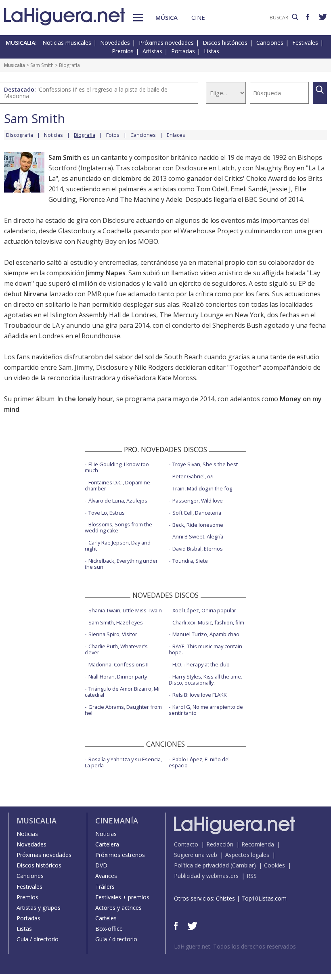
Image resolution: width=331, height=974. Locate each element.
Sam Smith (42, 65)
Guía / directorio (38, 939)
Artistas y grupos (39, 907)
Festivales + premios (122, 897)
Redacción (219, 844)
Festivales (305, 42)
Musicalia (14, 65)
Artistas (152, 51)
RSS (252, 876)
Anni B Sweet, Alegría (197, 536)
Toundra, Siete (190, 560)
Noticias (53, 134)
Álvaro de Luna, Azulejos (117, 500)
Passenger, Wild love (197, 500)
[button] (138, 17)
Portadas (183, 51)
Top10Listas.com (264, 898)
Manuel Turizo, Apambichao (205, 634)
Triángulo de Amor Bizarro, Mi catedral (122, 691)
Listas (211, 51)
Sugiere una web (195, 855)
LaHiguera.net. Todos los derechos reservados (235, 946)
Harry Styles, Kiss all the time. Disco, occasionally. (205, 679)
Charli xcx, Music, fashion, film (208, 622)
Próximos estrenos (120, 855)
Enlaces (176, 134)
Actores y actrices (118, 907)
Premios (123, 51)
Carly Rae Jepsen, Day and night (118, 545)
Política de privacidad (201, 865)
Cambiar (243, 865)
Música (166, 17)
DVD (101, 865)
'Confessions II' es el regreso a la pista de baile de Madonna (86, 93)
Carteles (106, 918)
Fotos (112, 134)
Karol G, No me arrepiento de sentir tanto (206, 709)
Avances (106, 876)
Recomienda (257, 844)
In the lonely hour (85, 398)
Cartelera (107, 844)
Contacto (186, 844)
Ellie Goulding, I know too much (117, 467)
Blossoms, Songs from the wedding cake (118, 527)
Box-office (109, 928)
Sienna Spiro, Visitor (112, 634)
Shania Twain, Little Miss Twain (125, 610)
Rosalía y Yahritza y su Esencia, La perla (123, 762)
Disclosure (191, 167)
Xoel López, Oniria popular (204, 610)
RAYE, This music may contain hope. (205, 649)
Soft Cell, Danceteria (196, 512)
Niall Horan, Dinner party (117, 676)
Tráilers (105, 886)
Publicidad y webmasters (206, 876)
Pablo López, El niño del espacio (199, 762)
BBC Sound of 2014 (274, 199)
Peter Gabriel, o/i (193, 476)
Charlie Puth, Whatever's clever (116, 649)
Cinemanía (116, 820)
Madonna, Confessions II (118, 664)
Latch (226, 167)
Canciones (269, 42)
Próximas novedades (166, 42)
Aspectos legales (247, 855)
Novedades (115, 42)
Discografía (19, 134)
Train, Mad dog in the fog (202, 488)
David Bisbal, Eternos (197, 548)
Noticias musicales (66, 42)
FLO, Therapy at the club (201, 664)
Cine (198, 17)
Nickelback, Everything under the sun (121, 563)
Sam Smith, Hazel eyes (115, 622)
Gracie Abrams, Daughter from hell (123, 709)
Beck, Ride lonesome (197, 524)
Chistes (225, 898)
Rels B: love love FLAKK (199, 694)
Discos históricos (225, 42)
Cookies (274, 865)
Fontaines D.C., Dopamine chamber (117, 485)
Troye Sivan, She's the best (205, 464)
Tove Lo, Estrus (106, 512)
